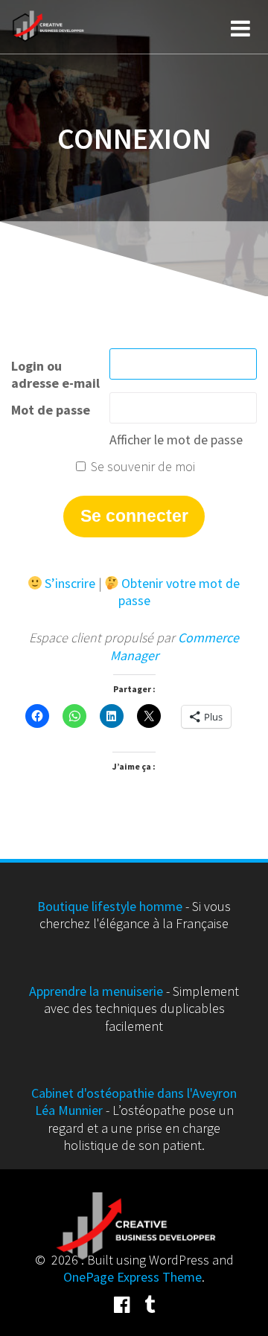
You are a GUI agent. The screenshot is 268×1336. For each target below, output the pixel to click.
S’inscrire (70, 583)
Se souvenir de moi (141, 466)
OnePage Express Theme (132, 1276)
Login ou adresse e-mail (55, 374)
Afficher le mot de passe (176, 439)
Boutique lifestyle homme (109, 906)
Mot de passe (50, 409)
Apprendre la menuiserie (96, 991)
